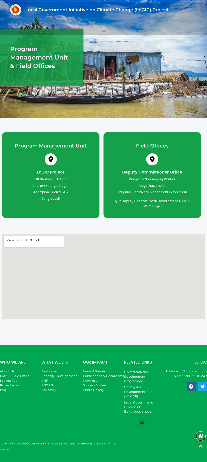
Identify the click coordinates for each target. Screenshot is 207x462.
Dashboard (50, 371)
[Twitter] (202, 386)
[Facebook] (191, 386)
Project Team (10, 381)
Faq (3, 390)
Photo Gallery (93, 390)
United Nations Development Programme (136, 376)
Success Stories (95, 385)
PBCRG (47, 385)
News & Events (94, 371)
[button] (103, 29)
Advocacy (48, 390)
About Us (7, 371)
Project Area (9, 385)
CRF (44, 381)
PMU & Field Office (14, 376)
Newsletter (91, 381)
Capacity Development (59, 376)
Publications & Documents (103, 376)
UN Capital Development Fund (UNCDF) (139, 391)
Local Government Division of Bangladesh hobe (138, 406)
